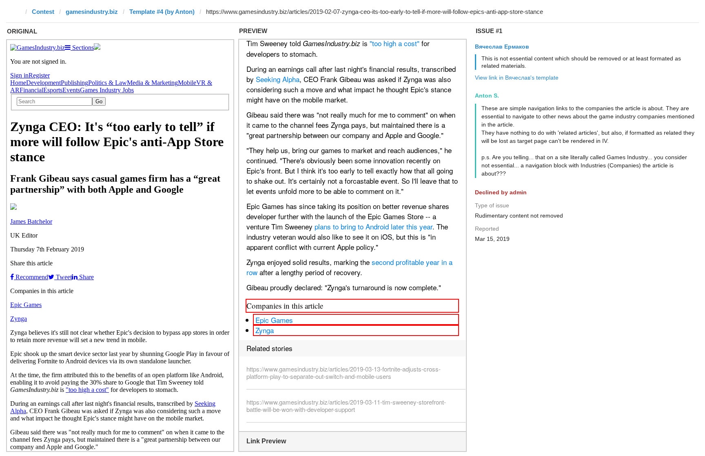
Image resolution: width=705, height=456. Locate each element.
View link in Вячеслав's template (517, 77)
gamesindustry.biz (92, 11)
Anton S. (487, 95)
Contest (43, 11)
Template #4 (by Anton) (162, 11)
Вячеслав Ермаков (502, 46)
